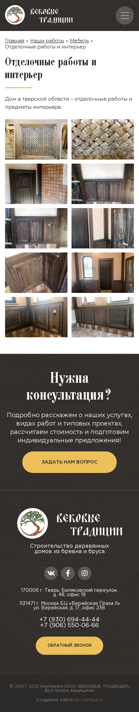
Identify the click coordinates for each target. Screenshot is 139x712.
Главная (14, 41)
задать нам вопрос (69, 462)
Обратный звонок (70, 645)
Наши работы (47, 41)
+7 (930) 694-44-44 (69, 619)
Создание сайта (69, 700)
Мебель (79, 41)
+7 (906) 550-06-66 (69, 625)
